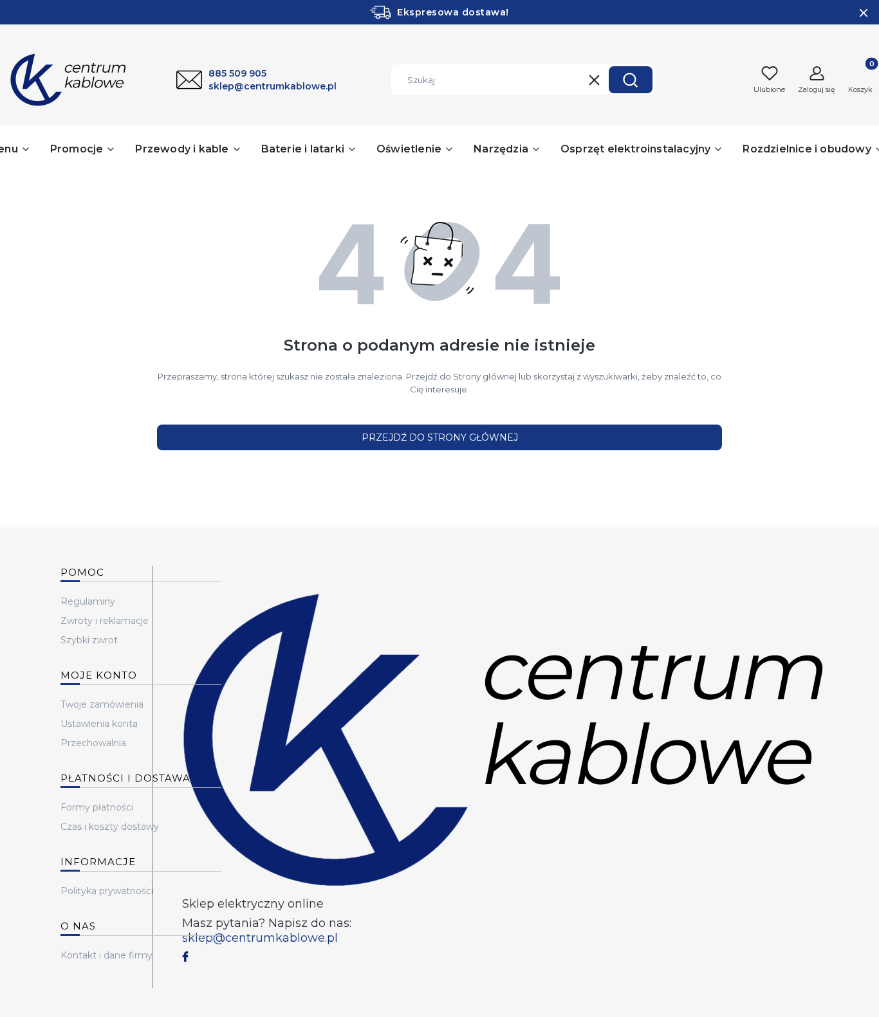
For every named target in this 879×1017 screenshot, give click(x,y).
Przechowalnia (93, 743)
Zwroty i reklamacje (104, 621)
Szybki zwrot (89, 640)
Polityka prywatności (106, 891)
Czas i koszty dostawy (109, 826)
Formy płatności (96, 807)
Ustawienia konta (99, 723)
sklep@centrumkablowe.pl (260, 938)
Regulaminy (87, 601)
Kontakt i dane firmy (106, 955)
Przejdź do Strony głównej (440, 437)
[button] (630, 79)
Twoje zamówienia (101, 704)
